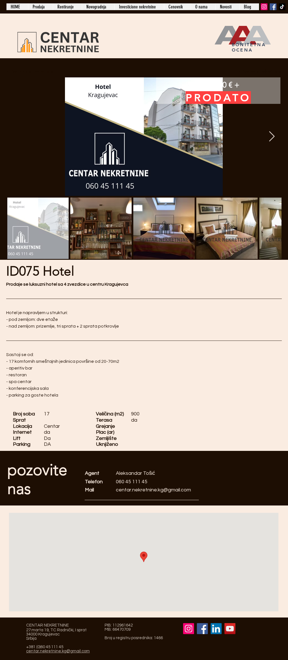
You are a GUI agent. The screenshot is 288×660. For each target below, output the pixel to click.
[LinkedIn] (216, 628)
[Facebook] (273, 6)
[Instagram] (264, 6)
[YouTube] (229, 628)
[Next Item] (272, 136)
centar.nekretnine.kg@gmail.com (153, 490)
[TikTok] (282, 6)
